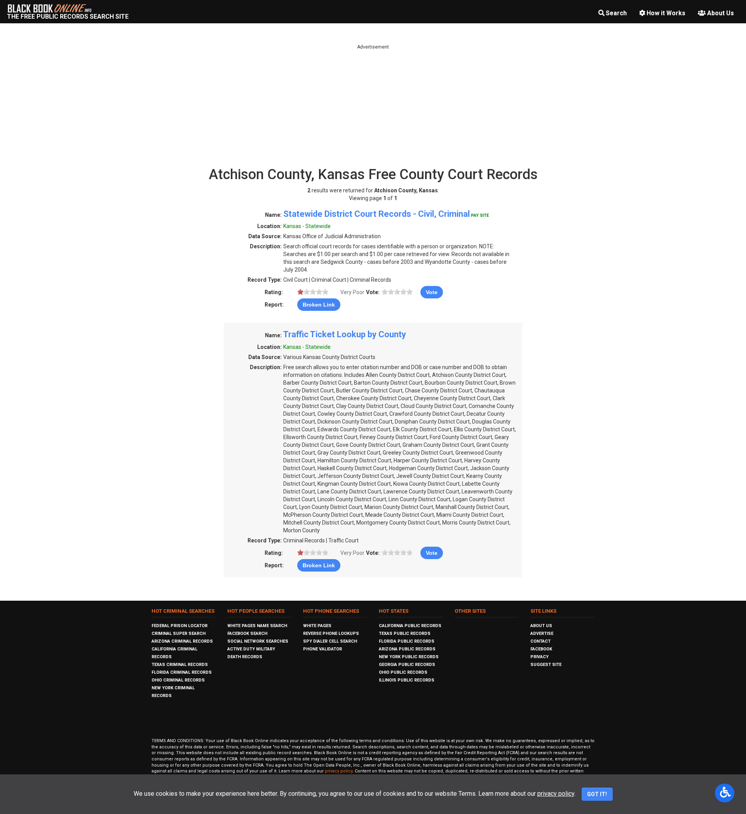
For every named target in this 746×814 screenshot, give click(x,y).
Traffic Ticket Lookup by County (344, 334)
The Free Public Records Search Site (68, 16)
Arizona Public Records (407, 649)
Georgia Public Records (407, 664)
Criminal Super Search (179, 633)
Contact (540, 641)
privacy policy (338, 771)
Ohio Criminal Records (178, 680)
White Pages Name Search (257, 625)
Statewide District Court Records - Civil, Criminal (376, 214)
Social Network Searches (257, 641)
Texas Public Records (405, 633)
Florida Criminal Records (182, 672)
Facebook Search (247, 633)
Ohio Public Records (403, 672)
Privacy (539, 656)
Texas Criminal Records (180, 664)
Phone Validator (322, 649)
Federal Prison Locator (179, 625)
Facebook (541, 649)
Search (616, 13)
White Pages (317, 625)
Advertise (541, 633)
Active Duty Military (251, 649)
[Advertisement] (373, 105)
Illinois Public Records (406, 680)
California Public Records (410, 625)
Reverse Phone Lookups (331, 633)
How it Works (666, 13)
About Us (720, 13)
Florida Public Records (406, 641)
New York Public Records (409, 656)
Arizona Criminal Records (182, 641)
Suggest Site (545, 664)
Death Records (244, 656)
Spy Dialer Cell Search (330, 641)
